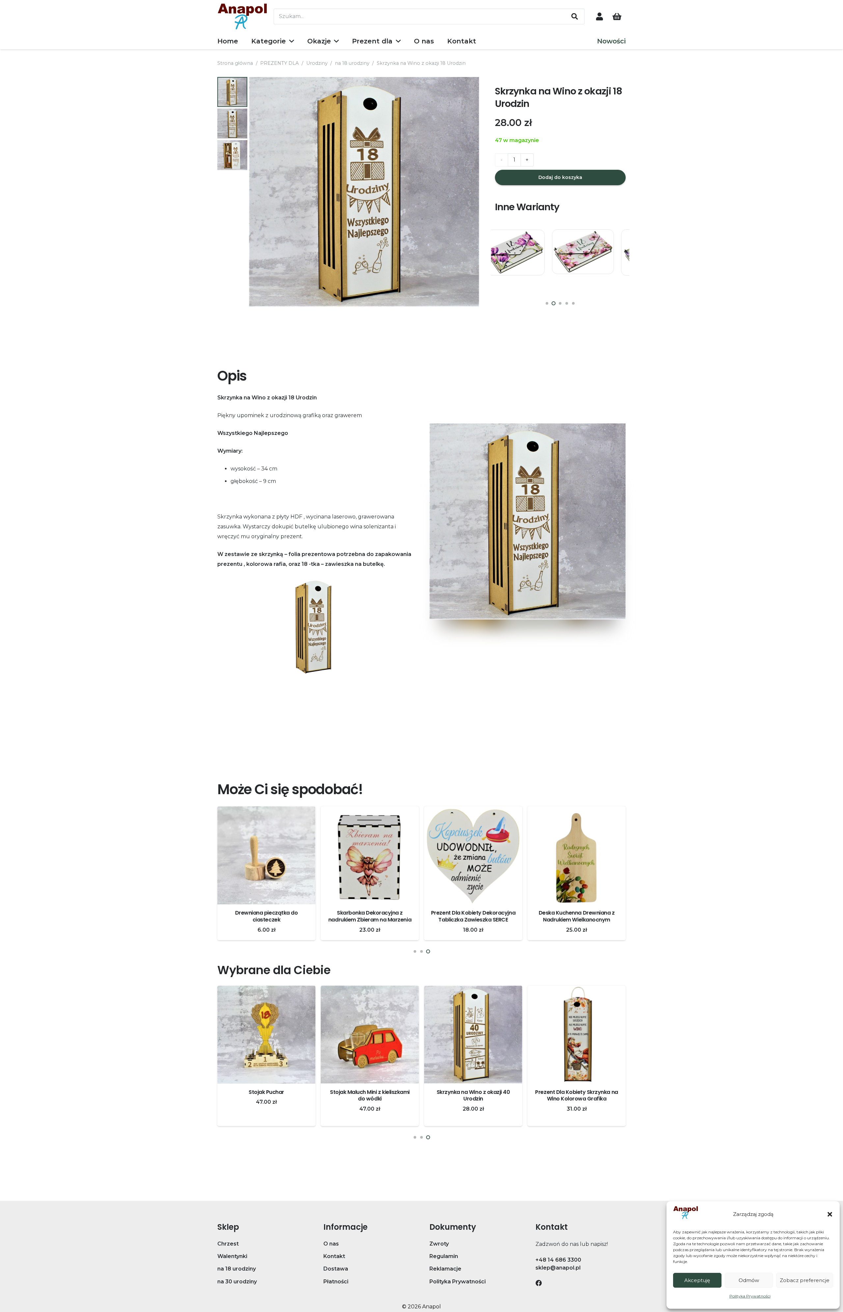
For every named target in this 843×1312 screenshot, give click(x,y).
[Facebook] (538, 1283)
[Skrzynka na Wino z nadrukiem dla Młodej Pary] (473, 1035)
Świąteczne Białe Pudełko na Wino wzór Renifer (576, 1095)
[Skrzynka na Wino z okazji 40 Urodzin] (266, 1035)
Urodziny (317, 63)
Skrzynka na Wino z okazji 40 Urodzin (266, 1095)
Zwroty (439, 1244)
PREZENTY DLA (279, 63)
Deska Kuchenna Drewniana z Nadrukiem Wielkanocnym (370, 916)
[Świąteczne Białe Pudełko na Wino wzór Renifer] (577, 1035)
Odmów (749, 1280)
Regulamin (443, 1256)
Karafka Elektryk (473, 913)
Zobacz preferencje (804, 1280)
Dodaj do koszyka (560, 177)
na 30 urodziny (237, 1281)
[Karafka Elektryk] (473, 855)
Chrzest (228, 1244)
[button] (830, 1214)
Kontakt (334, 1256)
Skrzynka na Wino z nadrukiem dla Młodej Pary (473, 1095)
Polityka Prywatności (750, 1296)
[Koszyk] (617, 16)
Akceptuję (697, 1280)
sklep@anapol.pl (558, 1268)
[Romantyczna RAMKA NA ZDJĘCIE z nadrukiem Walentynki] (577, 855)
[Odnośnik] (599, 16)
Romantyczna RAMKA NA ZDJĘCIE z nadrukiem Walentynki (576, 916)
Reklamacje (445, 1269)
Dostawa (335, 1269)
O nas (331, 1244)
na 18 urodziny (352, 63)
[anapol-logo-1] (242, 16)
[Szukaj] (575, 16)
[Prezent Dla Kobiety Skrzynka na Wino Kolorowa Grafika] (370, 1035)
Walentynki (232, 1256)
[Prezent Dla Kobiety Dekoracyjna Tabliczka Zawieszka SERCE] (266, 855)
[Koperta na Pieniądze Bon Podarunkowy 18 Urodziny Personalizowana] (526, 260)
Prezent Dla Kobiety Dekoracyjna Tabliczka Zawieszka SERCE (266, 916)
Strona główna (235, 63)
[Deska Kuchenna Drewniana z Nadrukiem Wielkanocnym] (370, 855)
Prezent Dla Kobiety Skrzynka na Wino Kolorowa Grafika (369, 1095)
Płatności (335, 1281)
